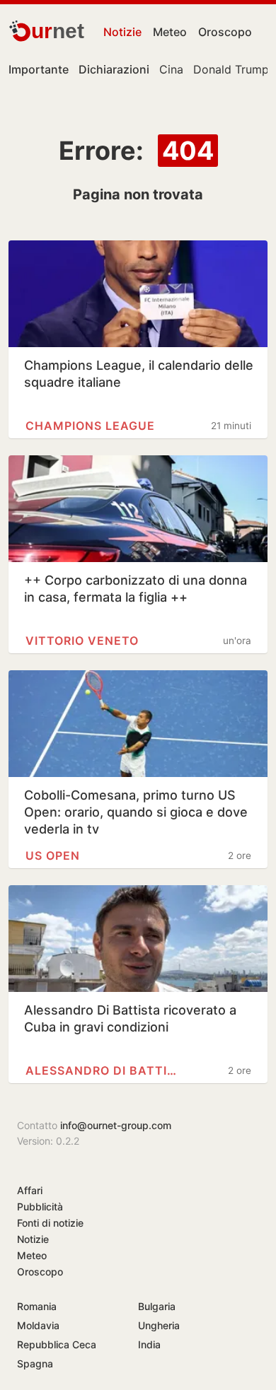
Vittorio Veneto (82, 640)
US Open (52, 855)
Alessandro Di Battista (104, 1070)
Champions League (90, 426)
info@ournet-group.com (115, 1125)
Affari (29, 1190)
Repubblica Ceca (56, 1344)
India (149, 1344)
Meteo (170, 32)
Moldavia (38, 1325)
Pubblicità (40, 1207)
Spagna (35, 1363)
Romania (37, 1306)
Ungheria (159, 1325)
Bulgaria (157, 1306)
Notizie (122, 32)
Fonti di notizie (50, 1223)
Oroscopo (225, 32)
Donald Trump (231, 69)
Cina (171, 69)
